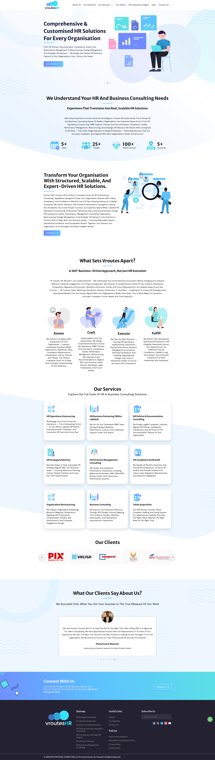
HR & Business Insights (138, 5)
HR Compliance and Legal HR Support (88, 739)
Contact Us (164, 5)
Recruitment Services (85, 744)
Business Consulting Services (88, 728)
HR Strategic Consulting (86, 720)
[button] (105, 5)
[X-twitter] (158, 726)
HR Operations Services (86, 724)
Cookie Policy (114, 751)
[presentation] (59, 636)
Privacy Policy (114, 747)
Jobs (154, 5)
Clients (112, 720)
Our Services (104, 5)
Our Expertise (90, 5)
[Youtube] (169, 726)
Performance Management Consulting (87, 749)
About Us (77, 5)
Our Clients (121, 5)
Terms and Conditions (118, 740)
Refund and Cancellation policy (122, 744)
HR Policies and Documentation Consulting (89, 733)
